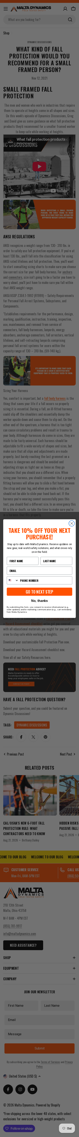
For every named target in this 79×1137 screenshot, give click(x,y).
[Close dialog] (72, 523)
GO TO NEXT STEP (39, 592)
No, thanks (39, 600)
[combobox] (12, 580)
